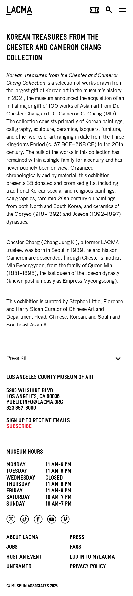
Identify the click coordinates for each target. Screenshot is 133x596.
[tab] (66, 358)
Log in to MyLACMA (92, 558)
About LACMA (22, 538)
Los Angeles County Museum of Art (50, 378)
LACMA (19, 11)
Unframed (19, 567)
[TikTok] (24, 519)
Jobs (12, 548)
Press (77, 538)
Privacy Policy (88, 567)
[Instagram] (10, 519)
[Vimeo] (65, 519)
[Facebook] (38, 519)
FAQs (75, 548)
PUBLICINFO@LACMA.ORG (34, 403)
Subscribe (19, 427)
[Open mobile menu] (123, 11)
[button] (109, 11)
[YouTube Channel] (51, 519)
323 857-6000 (21, 409)
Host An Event (24, 558)
